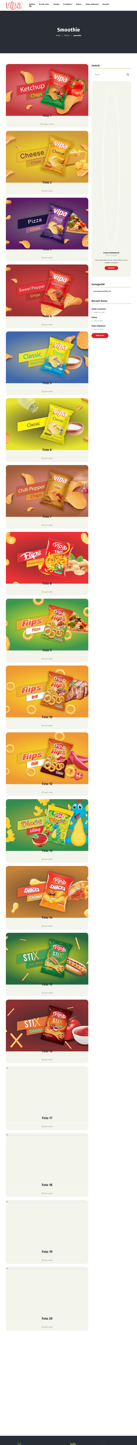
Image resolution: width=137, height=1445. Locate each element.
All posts (111, 268)
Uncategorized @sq (100, 291)
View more (100, 335)
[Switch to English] (29, 6)
